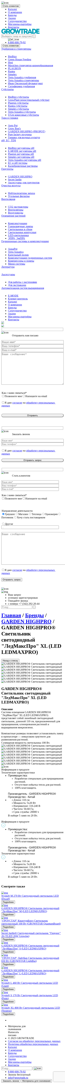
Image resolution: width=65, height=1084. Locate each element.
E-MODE (13, 295)
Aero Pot (13, 125)
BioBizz (12, 56)
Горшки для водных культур (24, 137)
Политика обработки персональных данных (33, 1044)
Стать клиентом (11, 6)
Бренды (12, 15)
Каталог (12, 9)
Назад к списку (10, 660)
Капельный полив (18, 254)
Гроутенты (7, 169)
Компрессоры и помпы (21, 260)
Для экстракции (17, 285)
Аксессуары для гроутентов (24, 182)
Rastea (11, 71)
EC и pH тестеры (17, 163)
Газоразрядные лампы (20, 226)
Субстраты (7, 89)
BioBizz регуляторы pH (21, 148)
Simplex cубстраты (18, 108)
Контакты (13, 27)
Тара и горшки (9, 117)
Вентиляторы (15, 209)
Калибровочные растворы (23, 166)
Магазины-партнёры (20, 24)
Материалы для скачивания (36, 1081)
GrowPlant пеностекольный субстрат (29, 100)
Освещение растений (13, 215)
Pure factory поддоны (20, 134)
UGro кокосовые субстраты (23, 114)
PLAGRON (14, 68)
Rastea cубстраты (17, 106)
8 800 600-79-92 (17, 42)
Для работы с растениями (22, 282)
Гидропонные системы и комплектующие (25, 241)
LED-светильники (18, 235)
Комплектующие (17, 223)
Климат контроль (18, 298)
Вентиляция (8, 199)
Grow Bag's (14, 128)
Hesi (10, 62)
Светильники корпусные (22, 232)
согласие (17, 402)
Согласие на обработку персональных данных (34, 1041)
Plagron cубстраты (18, 103)
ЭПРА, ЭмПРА (16, 238)
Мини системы (16, 263)
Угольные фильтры (19, 196)
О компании (15, 12)
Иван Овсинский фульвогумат (25, 83)
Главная (11, 615)
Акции (12, 18)
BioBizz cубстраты (18, 97)
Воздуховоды (15, 212)
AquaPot (12, 248)
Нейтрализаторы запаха (21, 193)
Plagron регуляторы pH (21, 154)
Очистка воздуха (10, 185)
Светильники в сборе (20, 229)
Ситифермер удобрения (21, 86)
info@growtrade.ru (18, 1077)
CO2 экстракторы (18, 206)
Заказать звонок (11, 1081)
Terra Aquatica (16, 251)
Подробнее (8, 902)
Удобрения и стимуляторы (16, 48)
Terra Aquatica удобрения (22, 77)
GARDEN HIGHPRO (20, 176)
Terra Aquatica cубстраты (22, 111)
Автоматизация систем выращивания (22, 288)
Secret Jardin (15, 179)
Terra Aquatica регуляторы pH (24, 160)
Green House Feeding (19, 59)
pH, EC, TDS (8, 140)
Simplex (12, 74)
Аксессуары (8, 274)
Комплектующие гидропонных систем (30, 257)
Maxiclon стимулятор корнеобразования (30, 65)
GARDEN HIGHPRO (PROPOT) (26, 131)
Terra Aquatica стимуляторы (23, 80)
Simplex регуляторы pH (21, 157)
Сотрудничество (17, 21)
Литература (7, 266)
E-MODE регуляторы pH (22, 151)
